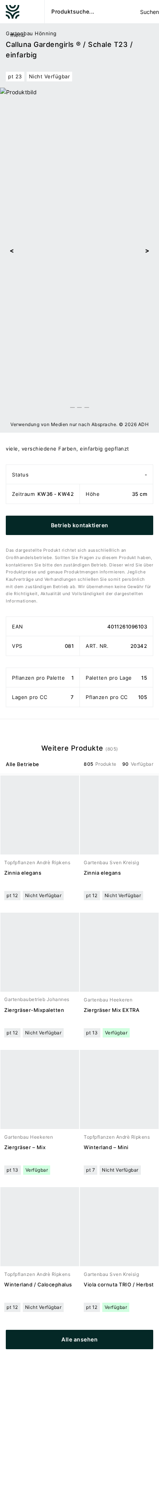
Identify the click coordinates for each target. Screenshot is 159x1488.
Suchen (149, 12)
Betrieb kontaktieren (79, 525)
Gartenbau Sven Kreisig (111, 862)
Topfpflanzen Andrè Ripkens (37, 862)
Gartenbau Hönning (31, 33)
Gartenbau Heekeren (108, 1000)
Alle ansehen (79, 1339)
